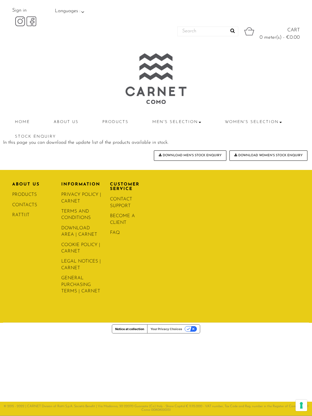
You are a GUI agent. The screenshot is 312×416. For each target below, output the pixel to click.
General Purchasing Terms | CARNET (80, 285)
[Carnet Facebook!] (31, 21)
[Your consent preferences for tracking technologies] (301, 405)
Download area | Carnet (79, 231)
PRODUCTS (24, 194)
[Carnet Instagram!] (21, 21)
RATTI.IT (21, 215)
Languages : (67, 11)
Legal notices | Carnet (81, 264)
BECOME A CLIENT (122, 219)
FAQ (115, 233)
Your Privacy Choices (166, 329)
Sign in (19, 10)
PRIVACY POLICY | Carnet (81, 197)
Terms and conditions (76, 214)
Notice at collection (129, 329)
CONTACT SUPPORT (121, 202)
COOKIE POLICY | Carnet (80, 248)
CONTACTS (24, 205)
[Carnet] (156, 78)
